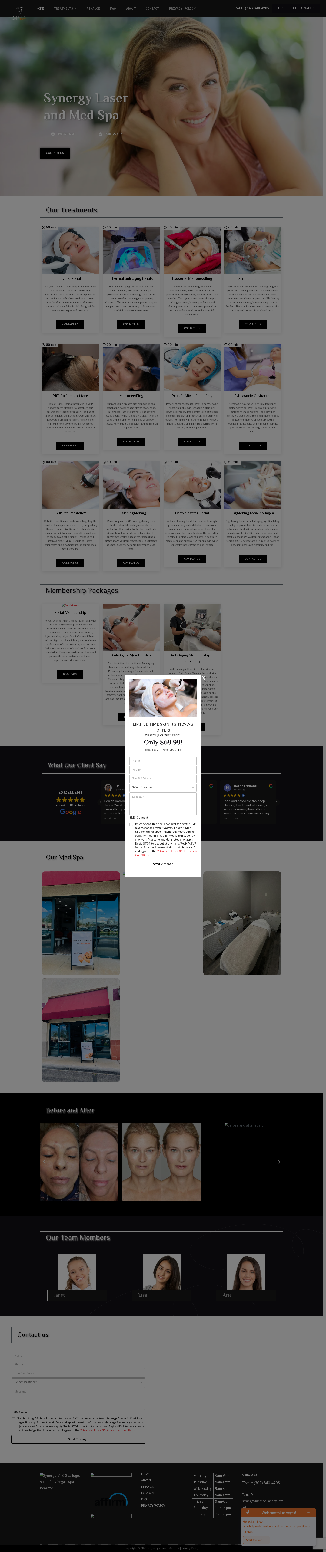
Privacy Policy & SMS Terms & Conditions (166, 853)
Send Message (163, 864)
